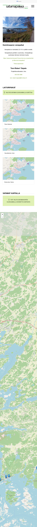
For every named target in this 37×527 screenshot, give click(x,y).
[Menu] (32, 6)
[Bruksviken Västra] (18, 168)
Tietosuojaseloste (18, 63)
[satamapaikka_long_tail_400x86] (15, 6)
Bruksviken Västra (9, 182)
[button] (9, 476)
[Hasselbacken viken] (18, 139)
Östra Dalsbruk (8, 124)
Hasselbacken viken (9, 153)
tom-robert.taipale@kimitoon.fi (18, 78)
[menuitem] (19, 1)
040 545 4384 (18, 74)
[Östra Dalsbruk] (18, 110)
